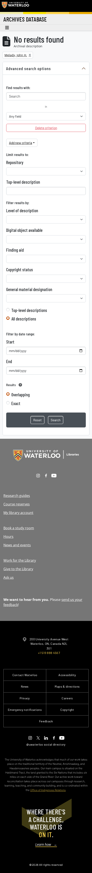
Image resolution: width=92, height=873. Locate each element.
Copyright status (19, 269)
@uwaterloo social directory (46, 744)
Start (10, 341)
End (9, 361)
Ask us (8, 577)
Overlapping (20, 394)
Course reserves (16, 504)
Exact (15, 403)
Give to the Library (18, 569)
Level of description (22, 210)
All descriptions (23, 318)
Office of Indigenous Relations (48, 790)
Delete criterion (46, 128)
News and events (17, 545)
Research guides (16, 495)
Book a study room (18, 528)
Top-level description (23, 182)
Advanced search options (28, 68)
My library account (18, 512)
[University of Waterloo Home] (15, 6)
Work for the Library (19, 560)
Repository (14, 162)
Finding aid (15, 250)
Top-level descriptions (29, 310)
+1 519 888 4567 (49, 653)
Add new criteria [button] (20, 143)
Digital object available (24, 230)
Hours (8, 536)
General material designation (29, 289)
